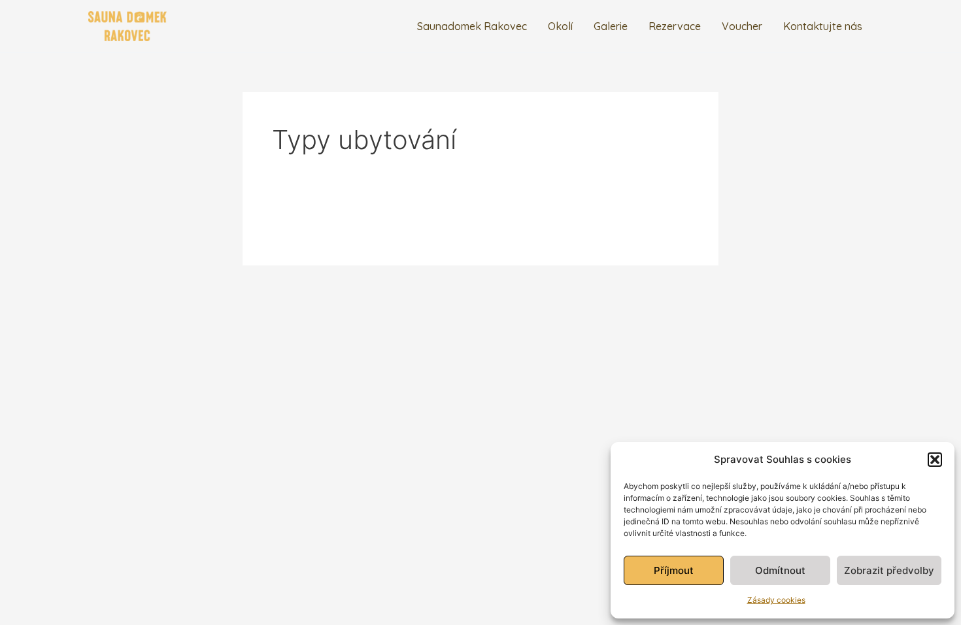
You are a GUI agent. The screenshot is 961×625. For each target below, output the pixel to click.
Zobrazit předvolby (889, 570)
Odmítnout (780, 570)
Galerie (611, 26)
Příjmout (674, 570)
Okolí (560, 26)
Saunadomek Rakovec (472, 26)
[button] (934, 459)
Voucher (742, 26)
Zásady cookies (776, 600)
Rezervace (675, 26)
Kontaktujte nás (822, 26)
